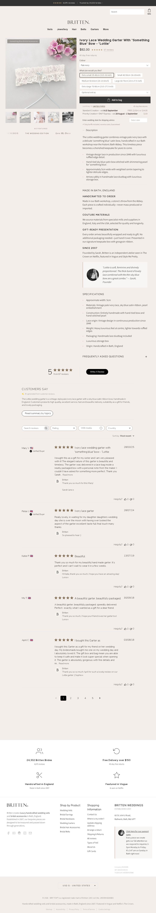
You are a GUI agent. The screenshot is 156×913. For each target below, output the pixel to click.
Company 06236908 (121, 867)
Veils (50, 29)
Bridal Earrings (66, 814)
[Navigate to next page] (100, 698)
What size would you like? (91, 70)
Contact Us (92, 814)
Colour (82, 60)
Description (92, 130)
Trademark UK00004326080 (124, 873)
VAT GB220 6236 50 (121, 870)
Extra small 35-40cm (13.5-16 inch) (97, 75)
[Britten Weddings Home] (17, 805)
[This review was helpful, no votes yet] (125, 499)
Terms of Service (89, 909)
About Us (91, 847)
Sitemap (49, 909)
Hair (74, 29)
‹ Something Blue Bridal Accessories (23, 41)
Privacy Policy (74, 909)
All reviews (91, 838)
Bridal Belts (65, 831)
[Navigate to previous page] (56, 698)
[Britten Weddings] (78, 22)
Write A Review (97, 371)
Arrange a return (94, 830)
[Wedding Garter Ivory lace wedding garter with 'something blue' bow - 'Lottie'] (40, 73)
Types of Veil (92, 842)
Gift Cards (91, 851)
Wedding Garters (67, 823)
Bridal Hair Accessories (70, 827)
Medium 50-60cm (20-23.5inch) (95, 80)
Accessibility (60, 909)
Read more (68, 474)
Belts (83, 29)
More (106, 29)
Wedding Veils (66, 810)
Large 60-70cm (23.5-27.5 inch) (128, 80)
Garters (95, 29)
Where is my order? (95, 818)
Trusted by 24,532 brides (78, 3)
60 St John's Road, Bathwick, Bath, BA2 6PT (125, 817)
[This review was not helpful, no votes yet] (131, 499)
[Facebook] (8, 833)
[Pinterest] (19, 833)
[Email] (30, 833)
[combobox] (127, 12)
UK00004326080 (106, 898)
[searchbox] (32, 428)
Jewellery (62, 29)
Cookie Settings (104, 909)
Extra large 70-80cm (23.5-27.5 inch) (97, 86)
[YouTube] (13, 833)
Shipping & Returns (95, 834)
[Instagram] (24, 833)
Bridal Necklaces (67, 818)
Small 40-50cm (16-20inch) (129, 75)
